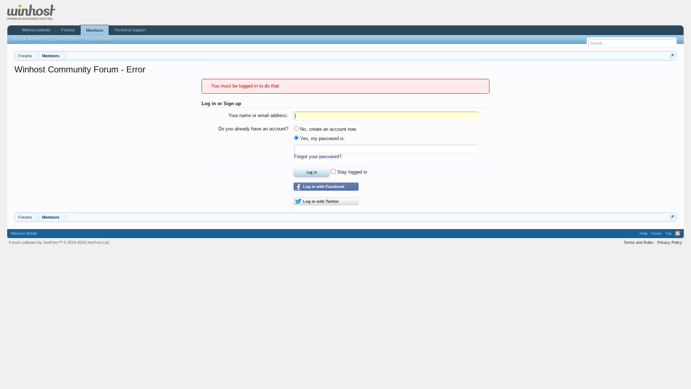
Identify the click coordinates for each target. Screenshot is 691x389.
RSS (677, 233)
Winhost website (36, 30)
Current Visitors (65, 39)
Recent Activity (99, 39)
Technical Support (130, 30)
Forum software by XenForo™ (59, 242)
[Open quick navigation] (672, 55)
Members (94, 30)
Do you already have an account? (253, 128)
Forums (68, 30)
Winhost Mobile (24, 233)
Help (643, 233)
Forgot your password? (318, 156)
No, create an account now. (328, 129)
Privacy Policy (669, 242)
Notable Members (29, 39)
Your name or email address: (258, 115)
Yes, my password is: (322, 138)
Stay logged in (351, 172)
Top (668, 233)
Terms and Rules (639, 242)
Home (656, 233)
